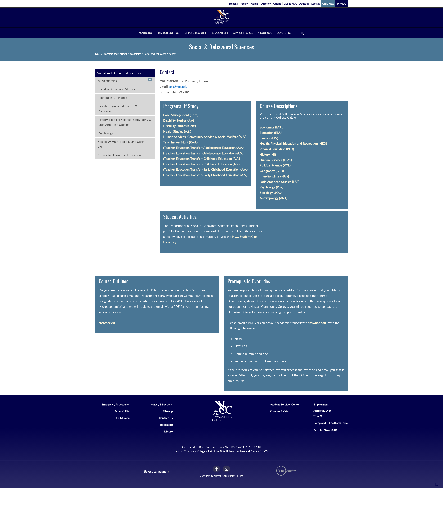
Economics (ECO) (271, 127)
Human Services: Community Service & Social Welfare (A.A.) (204, 137)
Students (233, 3)
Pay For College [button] (168, 32)
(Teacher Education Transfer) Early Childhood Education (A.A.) (205, 169)
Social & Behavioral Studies (116, 89)
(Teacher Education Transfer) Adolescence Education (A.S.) (203, 153)
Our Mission (122, 417)
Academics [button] (145, 32)
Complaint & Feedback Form (330, 422)
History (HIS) (268, 154)
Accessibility (122, 411)
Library (168, 431)
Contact (315, 3)
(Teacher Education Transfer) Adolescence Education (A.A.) (203, 148)
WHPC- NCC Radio (325, 429)
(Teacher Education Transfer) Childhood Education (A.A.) (201, 158)
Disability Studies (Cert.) (179, 126)
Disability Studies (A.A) (178, 120)
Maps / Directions (162, 404)
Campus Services (243, 32)
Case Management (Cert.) (180, 115)
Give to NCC (290, 3)
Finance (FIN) (269, 138)
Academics (135, 53)
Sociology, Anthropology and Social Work (121, 144)
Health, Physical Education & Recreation (117, 108)
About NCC (265, 32)
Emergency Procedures (116, 404)
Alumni (254, 3)
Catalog (277, 3)
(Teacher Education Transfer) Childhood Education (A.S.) (201, 164)
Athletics (304, 3)
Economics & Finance (112, 98)
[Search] (302, 33)
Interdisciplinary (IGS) (274, 176)
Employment (321, 404)
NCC (97, 53)
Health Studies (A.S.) (177, 131)
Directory (266, 3)
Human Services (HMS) (276, 160)
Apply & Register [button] (195, 32)
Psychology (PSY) (271, 187)
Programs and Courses (115, 53)
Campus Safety (279, 411)
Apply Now (328, 3)
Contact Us (166, 417)
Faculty (244, 3)
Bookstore (166, 424)
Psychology (105, 133)
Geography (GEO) (272, 171)
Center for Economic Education (119, 155)
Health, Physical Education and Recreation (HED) (293, 143)
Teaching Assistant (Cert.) (180, 142)
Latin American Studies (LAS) (279, 182)
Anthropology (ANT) (273, 198)
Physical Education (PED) (277, 149)
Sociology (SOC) (271, 193)
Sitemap (168, 411)
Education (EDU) (271, 132)
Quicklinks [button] (284, 32)
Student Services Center (285, 404)
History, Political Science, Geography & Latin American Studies (124, 122)
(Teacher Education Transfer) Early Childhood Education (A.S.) (205, 175)
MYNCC (341, 3)
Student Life (220, 32)
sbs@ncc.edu (178, 86)
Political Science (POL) (275, 165)
